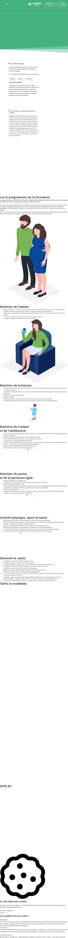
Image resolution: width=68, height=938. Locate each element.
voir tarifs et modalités (15, 82)
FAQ (4, 778)
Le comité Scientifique (9, 763)
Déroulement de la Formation (11, 751)
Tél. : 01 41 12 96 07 (8, 782)
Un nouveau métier (8, 738)
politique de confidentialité (55, 846)
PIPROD (18, 786)
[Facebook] (7, 851)
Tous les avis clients (8, 776)
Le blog (5, 768)
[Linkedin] (2, 851)
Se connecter (6, 770)
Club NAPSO (6, 766)
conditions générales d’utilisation (34, 846)
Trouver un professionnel (9, 761)
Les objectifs (6, 739)
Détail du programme (8, 753)
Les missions (6, 741)
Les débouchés (7, 755)
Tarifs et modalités (8, 745)
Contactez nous (7, 780)
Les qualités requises (8, 743)
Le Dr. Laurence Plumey (9, 765)
